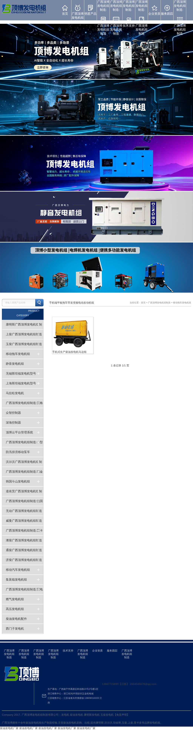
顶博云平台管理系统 (19, 432)
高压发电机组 (15, 609)
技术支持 (68, 650)
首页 (65, 13)
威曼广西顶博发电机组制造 (24, 520)
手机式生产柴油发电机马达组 (69, 351)
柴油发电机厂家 (9, 728)
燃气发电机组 (15, 599)
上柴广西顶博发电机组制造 (24, 334)
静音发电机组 (15, 363)
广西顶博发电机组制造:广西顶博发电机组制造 (103, 17)
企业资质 (154, 13)
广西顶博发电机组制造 (78, 17)
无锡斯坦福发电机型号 (21, 373)
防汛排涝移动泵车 (18, 452)
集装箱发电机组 (16, 579)
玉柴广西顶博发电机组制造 (24, 344)
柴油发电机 (32, 722)
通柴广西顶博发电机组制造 (24, 550)
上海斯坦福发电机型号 (21, 383)
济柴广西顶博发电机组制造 (24, 560)
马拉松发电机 (15, 393)
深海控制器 (13, 422)
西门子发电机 (15, 628)
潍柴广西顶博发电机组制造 (24, 540)
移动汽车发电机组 (18, 569)
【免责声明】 (121, 714)
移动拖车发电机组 (18, 353)
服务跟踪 (167, 13)
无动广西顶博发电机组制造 (24, 510)
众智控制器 (13, 412)
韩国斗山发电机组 (18, 481)
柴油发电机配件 (16, 618)
